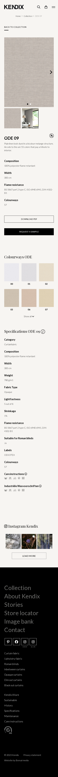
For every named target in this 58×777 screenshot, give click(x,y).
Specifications (11, 710)
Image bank (19, 621)
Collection (28, 16)
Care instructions (13, 721)
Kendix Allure (11, 694)
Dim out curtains (13, 679)
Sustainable (10, 700)
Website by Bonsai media (16, 760)
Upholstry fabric (13, 658)
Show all (28, 316)
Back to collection (15, 27)
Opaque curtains (13, 674)
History (8, 705)
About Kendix (22, 596)
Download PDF (29, 219)
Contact (14, 629)
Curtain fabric (11, 653)
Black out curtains (13, 685)
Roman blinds (11, 663)
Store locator (21, 612)
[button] (13, 541)
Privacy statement (32, 755)
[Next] (51, 72)
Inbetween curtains (14, 669)
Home (18, 16)
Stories (13, 604)
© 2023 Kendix (11, 755)
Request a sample (29, 232)
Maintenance (11, 716)
